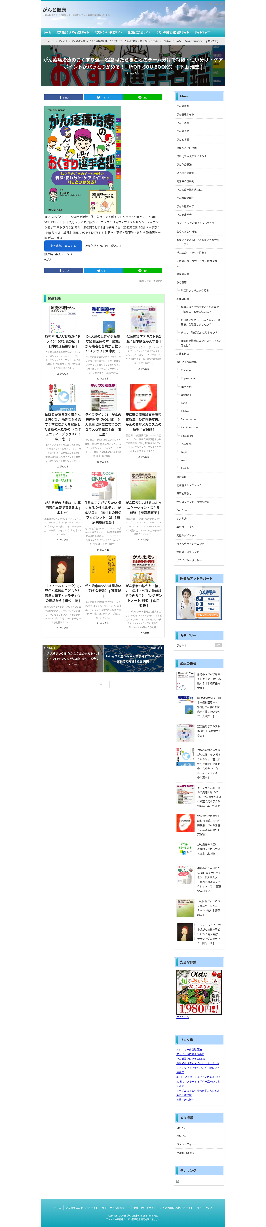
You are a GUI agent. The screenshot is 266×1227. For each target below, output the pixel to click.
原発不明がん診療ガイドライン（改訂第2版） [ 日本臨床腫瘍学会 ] (63, 341)
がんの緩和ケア (185, 206)
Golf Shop (182, 510)
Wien (184, 460)
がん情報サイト (185, 114)
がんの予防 (182, 131)
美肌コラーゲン (185, 527)
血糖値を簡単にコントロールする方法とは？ (201, 343)
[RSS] (211, 3)
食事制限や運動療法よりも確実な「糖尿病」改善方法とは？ (200, 309)
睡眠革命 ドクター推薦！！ (192, 252)
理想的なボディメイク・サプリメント (197, 1063)
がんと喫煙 (182, 139)
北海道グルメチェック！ (190, 485)
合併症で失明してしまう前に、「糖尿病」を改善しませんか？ (200, 322)
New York (186, 386)
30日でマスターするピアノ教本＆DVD (198, 1077)
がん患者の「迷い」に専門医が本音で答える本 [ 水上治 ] (63, 508)
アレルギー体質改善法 (189, 1049)
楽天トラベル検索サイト (109, 32)
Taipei (184, 452)
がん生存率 (182, 122)
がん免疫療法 (184, 164)
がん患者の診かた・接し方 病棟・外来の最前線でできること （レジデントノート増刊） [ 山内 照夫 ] (144, 596)
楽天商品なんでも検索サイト (72, 32)
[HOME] (222, 3)
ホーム (47, 32)
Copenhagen (189, 378)
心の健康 (181, 282)
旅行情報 (181, 477)
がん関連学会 (184, 214)
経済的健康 (182, 353)
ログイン (181, 1127)
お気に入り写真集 (186, 362)
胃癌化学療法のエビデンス (191, 156)
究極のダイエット (186, 535)
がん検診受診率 (185, 198)
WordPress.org (185, 1152)
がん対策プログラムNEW (190, 1058)
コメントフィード (186, 1144)
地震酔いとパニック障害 (195, 290)
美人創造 (181, 518)
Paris (184, 403)
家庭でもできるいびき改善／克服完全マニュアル (197, 242)
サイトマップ (202, 32)
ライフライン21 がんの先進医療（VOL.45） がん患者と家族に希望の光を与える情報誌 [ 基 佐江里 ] (103, 424)
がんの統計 (182, 106)
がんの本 (134, 73)
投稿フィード (184, 1136)
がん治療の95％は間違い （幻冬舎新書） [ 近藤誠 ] (103, 591)
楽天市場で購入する (63, 246)
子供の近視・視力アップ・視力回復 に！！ (196, 263)
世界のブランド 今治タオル (192, 502)
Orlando (186, 395)
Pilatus (185, 411)
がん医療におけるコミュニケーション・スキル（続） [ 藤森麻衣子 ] (143, 508)
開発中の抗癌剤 (185, 181)
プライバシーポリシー (189, 560)
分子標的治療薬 (185, 173)
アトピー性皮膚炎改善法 (190, 1054)
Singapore (187, 435)
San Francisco (189, 427)
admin (159, 280)
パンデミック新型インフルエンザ (195, 223)
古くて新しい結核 (186, 231)
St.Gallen (186, 444)
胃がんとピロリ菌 (186, 148)
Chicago (186, 370)
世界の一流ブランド (187, 552)
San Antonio (188, 419)
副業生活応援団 (185, 1099)
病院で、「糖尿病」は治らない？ (199, 332)
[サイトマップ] (216, 3)
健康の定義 (182, 274)
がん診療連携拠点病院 (189, 189)
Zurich (185, 468)
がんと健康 (54, 10)
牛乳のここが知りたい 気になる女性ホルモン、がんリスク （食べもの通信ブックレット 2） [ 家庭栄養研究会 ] (103, 513)
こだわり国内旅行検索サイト (172, 32)
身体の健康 (182, 299)
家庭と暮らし (184, 493)
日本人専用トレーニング (190, 543)
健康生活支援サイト (139, 32)
